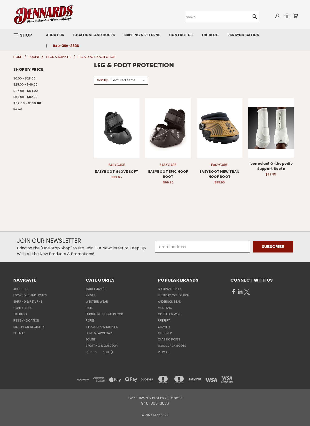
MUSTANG (165, 308)
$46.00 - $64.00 (25, 90)
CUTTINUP (165, 333)
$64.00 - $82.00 (25, 97)
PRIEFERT (164, 320)
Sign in (18, 327)
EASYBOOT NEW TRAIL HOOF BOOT (220, 174)
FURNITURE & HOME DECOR (104, 314)
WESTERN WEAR (97, 302)
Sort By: (102, 80)
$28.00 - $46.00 (25, 84)
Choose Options (116, 137)
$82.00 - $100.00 (27, 103)
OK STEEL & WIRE (169, 314)
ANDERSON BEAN (169, 302)
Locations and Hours (94, 34)
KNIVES (90, 295)
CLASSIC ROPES (169, 339)
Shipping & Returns (142, 34)
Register (37, 327)
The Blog (210, 34)
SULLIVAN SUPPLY (169, 289)
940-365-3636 (66, 45)
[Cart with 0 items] (295, 15)
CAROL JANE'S (96, 289)
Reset (17, 109)
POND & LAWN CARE (99, 333)
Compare (115, 128)
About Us (55, 34)
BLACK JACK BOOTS (172, 346)
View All (164, 352)
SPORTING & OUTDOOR (102, 346)
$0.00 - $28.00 (24, 78)
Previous (296, 411)
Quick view (116, 117)
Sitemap (19, 333)
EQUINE (90, 339)
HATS (89, 308)
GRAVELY (164, 327)
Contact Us (181, 34)
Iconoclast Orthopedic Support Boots (271, 166)
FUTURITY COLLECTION (173, 295)
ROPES (90, 320)
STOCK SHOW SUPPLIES (102, 327)
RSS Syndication (243, 34)
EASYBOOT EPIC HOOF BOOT (168, 174)
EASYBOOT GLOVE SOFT (116, 171)
